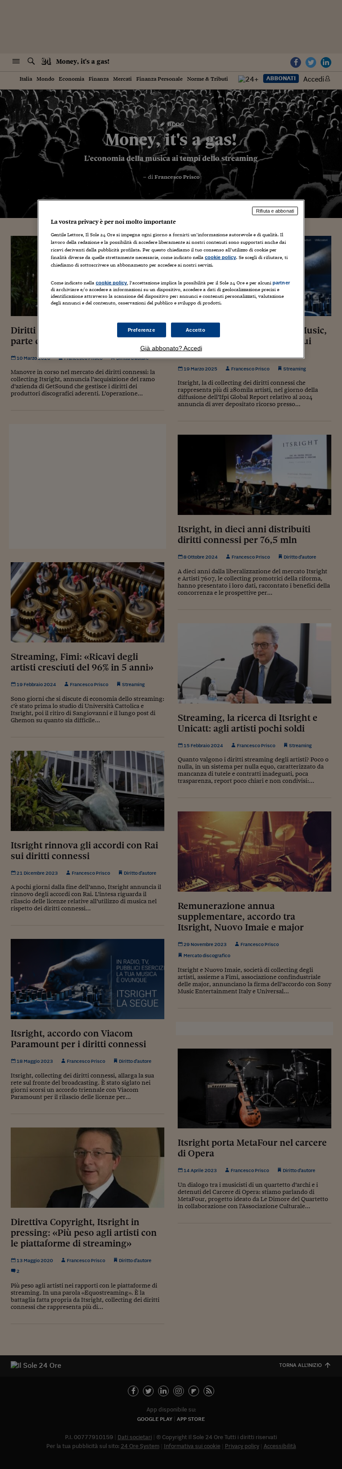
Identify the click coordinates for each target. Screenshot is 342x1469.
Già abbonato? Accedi (171, 348)
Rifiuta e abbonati (275, 211)
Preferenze (141, 329)
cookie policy (220, 257)
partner (281, 282)
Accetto (196, 329)
